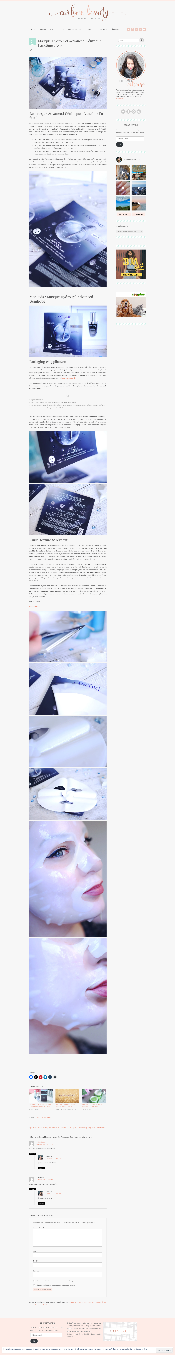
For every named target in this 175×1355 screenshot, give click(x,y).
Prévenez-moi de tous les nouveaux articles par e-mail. (55, 1285)
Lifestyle (61, 29)
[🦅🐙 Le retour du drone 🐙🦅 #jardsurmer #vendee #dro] (139, 203)
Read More (120, 98)
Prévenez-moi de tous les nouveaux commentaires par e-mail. (58, 1281)
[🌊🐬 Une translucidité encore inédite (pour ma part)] (123, 203)
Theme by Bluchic (142, 1351)
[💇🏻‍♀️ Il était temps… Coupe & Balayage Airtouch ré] (123, 172)
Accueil (34, 29)
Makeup (43, 29)
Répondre (32, 1154)
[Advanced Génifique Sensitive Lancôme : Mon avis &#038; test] (41, 1096)
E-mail (35, 1261)
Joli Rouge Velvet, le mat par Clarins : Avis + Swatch (48, 1128)
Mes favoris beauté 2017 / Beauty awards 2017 (66, 1105)
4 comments (46, 1117)
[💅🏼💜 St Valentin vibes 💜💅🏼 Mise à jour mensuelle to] (123, 188)
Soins (52, 29)
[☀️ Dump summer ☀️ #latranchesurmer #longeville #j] (139, 172)
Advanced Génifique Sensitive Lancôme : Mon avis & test (41, 1105)
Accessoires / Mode (76, 29)
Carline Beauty (42, 1352)
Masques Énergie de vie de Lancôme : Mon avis (92, 1105)
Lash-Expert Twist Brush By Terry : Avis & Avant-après (86, 1128)
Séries (90, 29)
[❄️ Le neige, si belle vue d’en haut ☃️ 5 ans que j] (139, 188)
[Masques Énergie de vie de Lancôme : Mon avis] (94, 1096)
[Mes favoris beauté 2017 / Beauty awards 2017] (67, 1096)
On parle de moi (102, 29)
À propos (116, 29)
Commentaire (38, 1228)
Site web (36, 1271)
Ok (120, 144)
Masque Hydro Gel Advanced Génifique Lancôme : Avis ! (69, 43)
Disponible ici (34, 607)
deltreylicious (41, 1142)
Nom (35, 1251)
